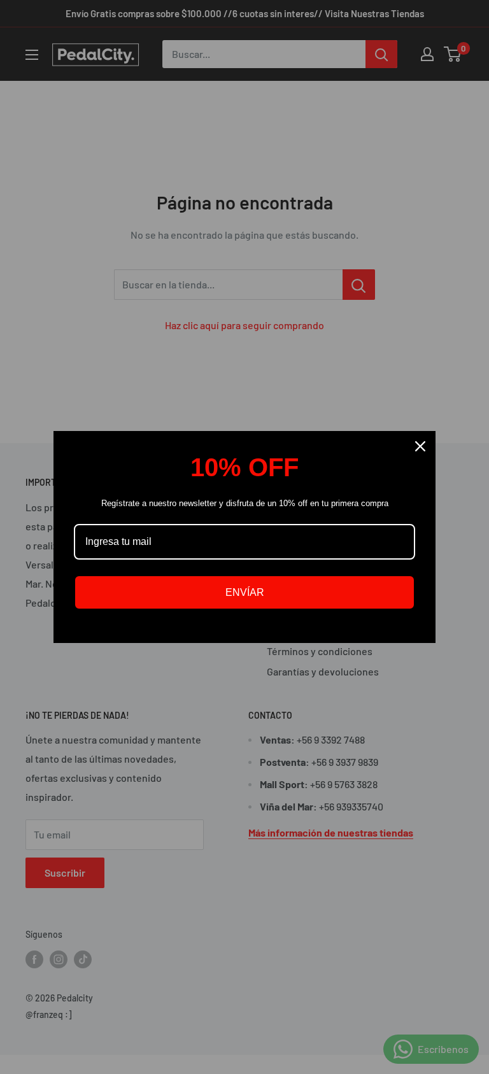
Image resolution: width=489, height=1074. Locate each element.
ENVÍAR (244, 592)
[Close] (420, 446)
